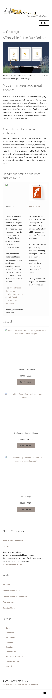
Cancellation (11, 652)
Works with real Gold (11, 590)
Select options (26, 382)
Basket (40, 692)
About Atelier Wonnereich (13, 540)
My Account (10, 637)
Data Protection (12, 661)
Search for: (26, 694)
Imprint (9, 666)
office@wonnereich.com (12, 564)
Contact (6, 546)
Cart (8, 628)
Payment (9, 642)
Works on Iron (8, 602)
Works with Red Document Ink (15, 596)
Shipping (9, 647)
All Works (6, 584)
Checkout (10, 633)
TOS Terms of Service (14, 656)
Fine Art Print (34, 206)
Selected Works (9, 608)
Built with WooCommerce (28, 684)
